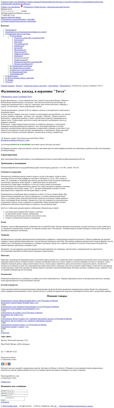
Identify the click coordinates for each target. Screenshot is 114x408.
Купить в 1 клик (23, 140)
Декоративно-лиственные (22, 66)
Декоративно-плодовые (22, 68)
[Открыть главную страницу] (51, 7)
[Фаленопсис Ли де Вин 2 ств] (22, 313)
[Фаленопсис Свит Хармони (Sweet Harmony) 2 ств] (30, 307)
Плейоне (18, 56)
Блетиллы (19, 40)
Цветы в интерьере (82, 2)
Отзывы (13, 4)
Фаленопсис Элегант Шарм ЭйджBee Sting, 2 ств (19, 303)
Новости (92, 2)
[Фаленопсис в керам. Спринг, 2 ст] (23, 325)
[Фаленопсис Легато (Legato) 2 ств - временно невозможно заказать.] (36, 319)
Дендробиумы (21, 44)
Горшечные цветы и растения (19, 34)
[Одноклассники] (6, 364)
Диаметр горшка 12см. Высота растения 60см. (24, 138)
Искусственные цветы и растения (21, 78)
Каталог (52, 2)
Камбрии (19, 46)
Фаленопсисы (65, 86)
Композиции (13, 76)
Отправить (5, 402)
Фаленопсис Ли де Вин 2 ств (12, 315)
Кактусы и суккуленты (23, 70)
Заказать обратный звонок (11, 17)
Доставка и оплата (63, 2)
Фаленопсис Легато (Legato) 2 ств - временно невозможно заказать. (26, 321)
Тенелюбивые (16, 74)
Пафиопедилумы (21, 54)
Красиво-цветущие (20, 72)
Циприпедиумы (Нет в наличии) (28, 62)
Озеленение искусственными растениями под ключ (26, 32)
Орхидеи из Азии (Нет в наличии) (29, 38)
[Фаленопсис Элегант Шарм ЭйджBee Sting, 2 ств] (29, 301)
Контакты (20, 4)
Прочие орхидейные (23, 64)
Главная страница (33, 2)
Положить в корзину (9, 140)
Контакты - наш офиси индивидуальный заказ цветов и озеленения (18, 20)
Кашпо (10, 80)
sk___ (57, 406)
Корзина (27, 4)
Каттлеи (18, 48)
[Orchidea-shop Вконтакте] (6, 382)
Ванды (18, 42)
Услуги (72, 2)
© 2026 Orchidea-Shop (9, 406)
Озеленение (10, 30)
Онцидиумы (20, 52)
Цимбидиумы (21, 60)
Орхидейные (17, 36)
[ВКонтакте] (2, 364)
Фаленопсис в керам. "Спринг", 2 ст (15, 327)
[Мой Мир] (9, 364)
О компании (44, 2)
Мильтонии (20, 50)
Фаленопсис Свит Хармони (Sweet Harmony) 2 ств (20, 309)
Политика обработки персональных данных (76, 406)
